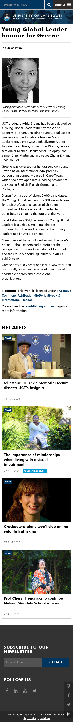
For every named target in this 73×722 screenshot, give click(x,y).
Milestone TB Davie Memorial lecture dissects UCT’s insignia (36, 385)
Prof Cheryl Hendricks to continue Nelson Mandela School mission (33, 600)
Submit (55, 662)
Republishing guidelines (37, 718)
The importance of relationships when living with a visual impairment (32, 459)
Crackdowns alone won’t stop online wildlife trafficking (36, 529)
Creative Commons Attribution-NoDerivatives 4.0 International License (36, 295)
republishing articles (40, 306)
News (8, 337)
